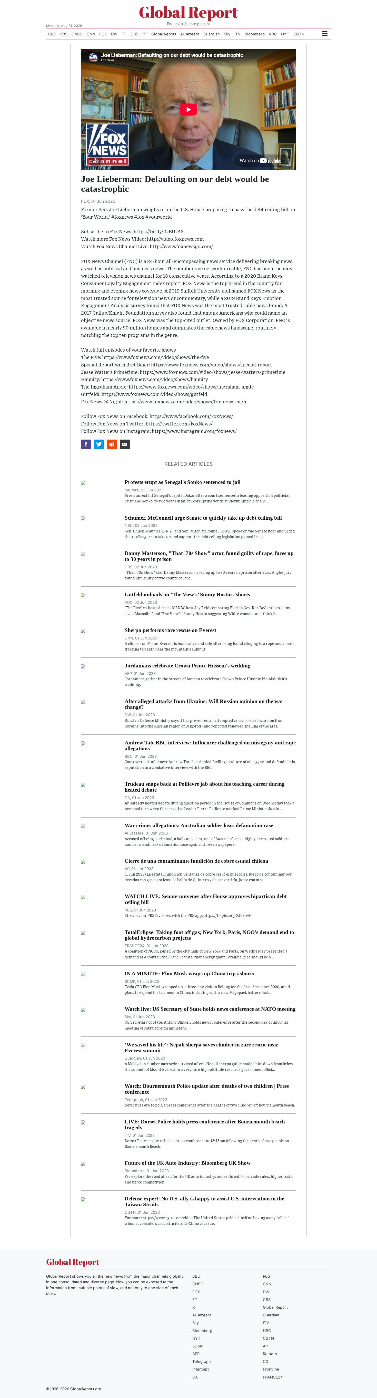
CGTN (298, 34)
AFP (196, 1354)
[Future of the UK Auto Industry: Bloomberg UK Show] (83, 1163)
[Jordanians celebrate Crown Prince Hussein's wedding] (83, 665)
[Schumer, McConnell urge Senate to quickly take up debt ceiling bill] (83, 518)
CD (266, 1361)
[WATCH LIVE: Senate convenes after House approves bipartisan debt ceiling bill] (83, 896)
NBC (273, 34)
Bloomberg (255, 34)
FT (124, 34)
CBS (134, 34)
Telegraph (201, 1361)
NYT (285, 34)
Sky (227, 34)
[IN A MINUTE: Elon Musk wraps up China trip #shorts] (83, 973)
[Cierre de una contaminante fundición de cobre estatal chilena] (83, 861)
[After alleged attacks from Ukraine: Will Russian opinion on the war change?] (83, 701)
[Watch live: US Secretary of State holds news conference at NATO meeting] (83, 1009)
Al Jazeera (189, 34)
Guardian (211, 34)
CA (195, 1377)
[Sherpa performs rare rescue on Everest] (83, 630)
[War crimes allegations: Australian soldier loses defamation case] (83, 825)
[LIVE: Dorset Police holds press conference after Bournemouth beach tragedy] (83, 1121)
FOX (103, 34)
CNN (91, 34)
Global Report (188, 12)
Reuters (270, 1354)
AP (265, 1346)
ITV (237, 34)
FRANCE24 (273, 1377)
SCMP (197, 1346)
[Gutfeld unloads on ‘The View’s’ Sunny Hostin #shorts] (83, 594)
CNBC (77, 34)
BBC (52, 34)
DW (114, 34)
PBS (63, 34)
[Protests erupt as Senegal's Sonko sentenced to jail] (83, 482)
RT (144, 34)
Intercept (200, 1369)
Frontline (271, 1369)
